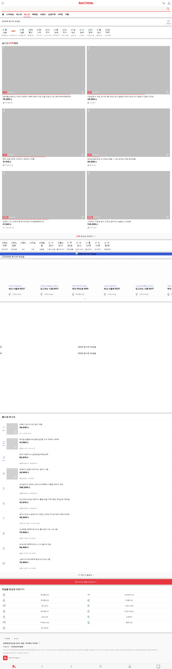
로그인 (16, 638)
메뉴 (100, 666)
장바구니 (163, 3)
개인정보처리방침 (17, 647)
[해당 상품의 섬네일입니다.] (12, 429)
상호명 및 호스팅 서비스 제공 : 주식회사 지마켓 (20, 643)
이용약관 (6, 647)
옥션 (86, 3)
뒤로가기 (42, 666)
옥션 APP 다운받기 (14, 658)
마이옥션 (169, 3)
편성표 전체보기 (47, 236)
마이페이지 (129, 666)
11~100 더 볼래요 (85, 575)
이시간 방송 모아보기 (87, 582)
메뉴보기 (3, 3)
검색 (168, 8)
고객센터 (7, 638)
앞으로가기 (71, 666)
